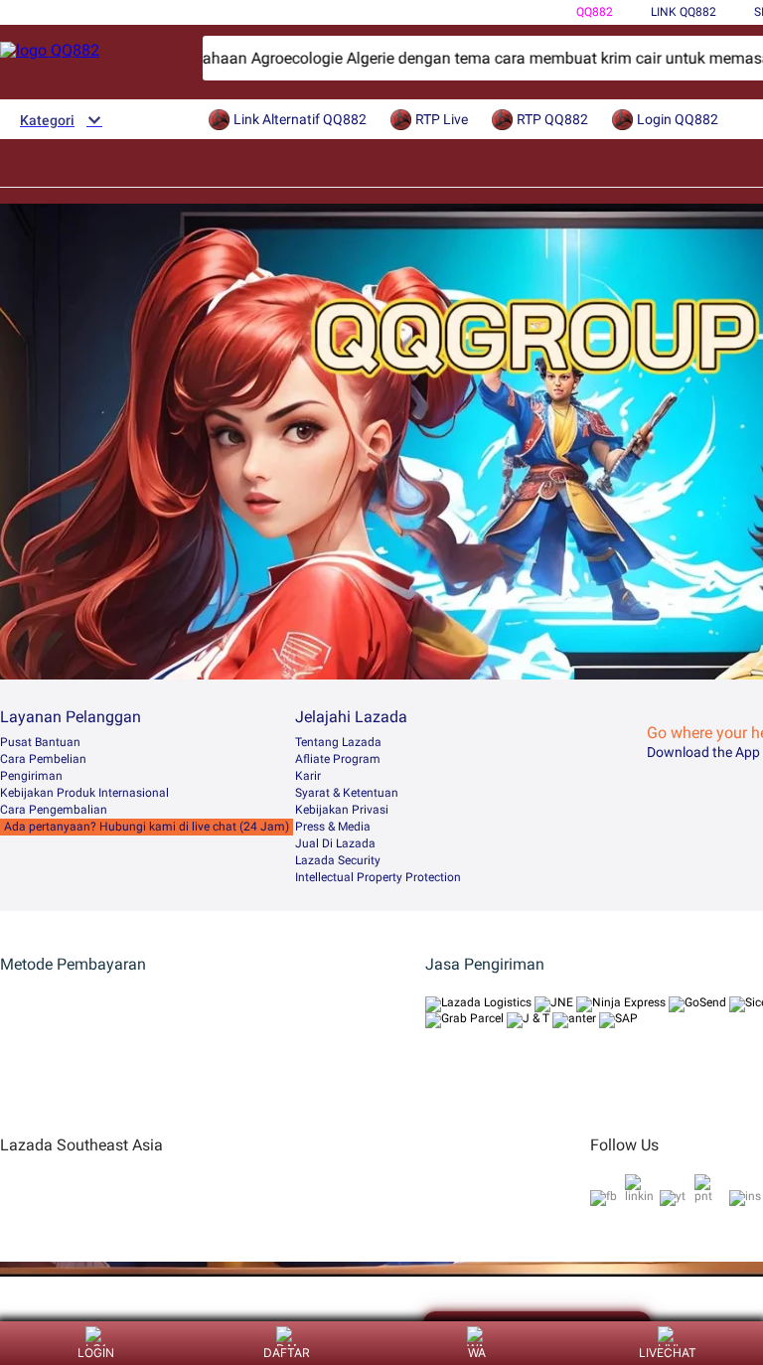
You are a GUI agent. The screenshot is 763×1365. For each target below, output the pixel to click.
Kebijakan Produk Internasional (84, 793)
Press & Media (333, 827)
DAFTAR (286, 1352)
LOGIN (95, 1352)
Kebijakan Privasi (341, 810)
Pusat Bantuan (40, 742)
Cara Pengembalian (53, 810)
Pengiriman (31, 776)
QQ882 (594, 12)
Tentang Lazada (338, 742)
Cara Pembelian (43, 759)
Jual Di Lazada (335, 843)
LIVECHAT (667, 1352)
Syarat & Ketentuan (346, 793)
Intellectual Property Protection (378, 877)
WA (477, 1352)
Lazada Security (338, 860)
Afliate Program (338, 759)
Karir (308, 776)
